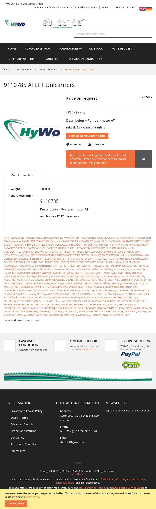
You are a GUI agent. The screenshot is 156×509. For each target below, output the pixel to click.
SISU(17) (136, 301)
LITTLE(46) (101, 279)
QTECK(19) (73, 294)
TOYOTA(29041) (105, 308)
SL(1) (144, 301)
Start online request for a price (87, 135)
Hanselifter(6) (116, 265)
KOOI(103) (123, 276)
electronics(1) (37, 258)
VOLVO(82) (131, 311)
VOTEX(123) (144, 311)
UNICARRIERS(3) (29, 311)
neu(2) (89, 286)
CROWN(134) (42, 251)
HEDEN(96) (10, 269)
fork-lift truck (108, 479)
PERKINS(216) (141, 290)
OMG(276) (100, 290)
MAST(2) (92, 283)
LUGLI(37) (9, 283)
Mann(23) (44, 283)
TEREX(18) (78, 308)
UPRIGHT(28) (46, 311)
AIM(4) (67, 237)
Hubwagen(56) (122, 269)
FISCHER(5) (60, 262)
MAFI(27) (20, 283)
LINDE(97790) (87, 279)
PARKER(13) (126, 290)
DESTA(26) (53, 255)
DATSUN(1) (136, 251)
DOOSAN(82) (141, 255)
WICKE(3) (83, 315)
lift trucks (120, 479)
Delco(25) (30, 255)
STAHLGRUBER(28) (76, 304)
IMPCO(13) (68, 272)
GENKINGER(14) (13, 265)
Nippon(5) (39, 290)
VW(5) (20, 315)
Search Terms (19, 417)
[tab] (22, 175)
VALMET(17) (71, 311)
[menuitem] (69, 48)
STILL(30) (113, 304)
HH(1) (73, 269)
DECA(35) (9, 255)
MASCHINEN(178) (77, 283)
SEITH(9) (74, 301)
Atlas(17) (59, 241)
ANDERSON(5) (143, 237)
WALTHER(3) (70, 315)
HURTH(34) (10, 272)
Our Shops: (78, 474)
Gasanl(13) (122, 262)
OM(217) (89, 290)
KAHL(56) (48, 276)
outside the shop (86, 349)
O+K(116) (78, 290)
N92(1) (81, 286)
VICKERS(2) (108, 311)
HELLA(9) (32, 269)
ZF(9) (127, 315)
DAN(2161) (124, 251)
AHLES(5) (41, 237)
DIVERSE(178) (109, 255)
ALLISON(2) (112, 237)
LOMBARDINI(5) (143, 279)
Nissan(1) (51, 290)
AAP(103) (9, 237)
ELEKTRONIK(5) (53, 258)
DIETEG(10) (86, 255)
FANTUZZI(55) (141, 258)
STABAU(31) (44, 304)
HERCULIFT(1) (45, 269)
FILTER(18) (47, 262)
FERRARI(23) (23, 262)
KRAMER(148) (137, 276)
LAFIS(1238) (37, 279)
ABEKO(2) (19, 237)
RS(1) (7, 297)
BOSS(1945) (94, 244)
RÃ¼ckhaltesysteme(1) (23, 297)
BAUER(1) (9, 244)
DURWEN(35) (11, 258)
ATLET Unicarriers (48, 69)
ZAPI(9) (120, 315)
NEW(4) (111, 286)
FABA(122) (101, 258)
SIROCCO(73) (124, 301)
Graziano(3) (45, 265)
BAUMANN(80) (23, 244)
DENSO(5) (41, 255)
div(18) (97, 255)
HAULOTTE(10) (132, 265)
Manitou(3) (32, 283)
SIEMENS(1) (109, 301)
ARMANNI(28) (32, 241)
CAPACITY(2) (11, 248)
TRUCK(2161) (122, 308)
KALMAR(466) (61, 276)
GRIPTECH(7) (60, 265)
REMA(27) (110, 294)
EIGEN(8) (24, 258)
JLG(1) (130, 272)
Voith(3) (119, 311)
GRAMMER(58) (30, 265)
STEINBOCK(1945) (97, 304)
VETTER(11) (95, 311)
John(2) (138, 272)
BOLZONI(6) (66, 244)
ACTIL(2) (30, 237)
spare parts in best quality (92, 487)
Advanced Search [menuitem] (37, 48)
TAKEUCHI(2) (37, 308)
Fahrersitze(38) (124, 258)
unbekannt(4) (11, 311)
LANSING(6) (61, 279)
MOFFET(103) (43, 286)
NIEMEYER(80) (12, 290)
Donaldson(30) (125, 255)
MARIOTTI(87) (58, 283)
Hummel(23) (138, 269)
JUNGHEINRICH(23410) (29, 276)
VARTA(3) (83, 311)
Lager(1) (49, 279)
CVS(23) (83, 251)
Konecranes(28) (108, 276)
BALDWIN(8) (129, 241)
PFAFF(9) (20, 294)
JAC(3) (114, 272)
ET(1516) (67, 258)
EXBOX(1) (90, 258)
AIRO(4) (76, 237)
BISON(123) (38, 244)
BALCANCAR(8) (112, 241)
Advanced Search (22, 424)
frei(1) (102, 262)
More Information (22, 175)
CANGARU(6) (141, 244)
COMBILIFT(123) (13, 251)
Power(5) (47, 294)
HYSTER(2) (32, 272)
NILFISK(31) (26, 290)
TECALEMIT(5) (64, 308)
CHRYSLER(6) (97, 248)
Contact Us (17, 437)
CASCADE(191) (38, 248)
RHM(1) (132, 294)
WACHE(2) (29, 315)
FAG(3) (111, 258)
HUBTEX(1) (107, 269)
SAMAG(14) (77, 297)
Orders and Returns (23, 431)
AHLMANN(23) (54, 237)
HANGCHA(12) (100, 265)
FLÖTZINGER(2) (75, 262)
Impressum (18, 451)
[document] (78, 499)
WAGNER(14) (56, 315)
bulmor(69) (127, 244)
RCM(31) (99, 294)
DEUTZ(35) (74, 255)
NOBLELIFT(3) (65, 290)
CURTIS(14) (72, 251)
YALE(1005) (95, 315)
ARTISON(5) (46, 241)
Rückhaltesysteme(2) (48, 297)
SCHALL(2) (132, 297)
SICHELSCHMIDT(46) (91, 301)
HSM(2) (96, 269)
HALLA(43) (85, 265)
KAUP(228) (75, 276)
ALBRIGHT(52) (88, 237)
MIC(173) (142, 283)
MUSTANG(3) (70, 286)
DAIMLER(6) (110, 251)
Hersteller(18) (61, 269)
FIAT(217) (35, 262)
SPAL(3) (33, 304)
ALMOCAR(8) (127, 237)
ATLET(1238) (71, 241)
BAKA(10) (99, 241)
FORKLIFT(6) (92, 262)
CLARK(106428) (114, 248)
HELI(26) (21, 269)
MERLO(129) (119, 283)
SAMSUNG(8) (91, 297)
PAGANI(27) (112, 290)
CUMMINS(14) (58, 251)
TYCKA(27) (146, 308)
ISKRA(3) (89, 272)
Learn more (32, 496)
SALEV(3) (65, 297)
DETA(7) (63, 255)
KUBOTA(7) (10, 279)
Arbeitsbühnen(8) (14, 241)
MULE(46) (57, 286)
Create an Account (124, 7)
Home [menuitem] (12, 48)
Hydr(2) (21, 272)
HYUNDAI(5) (45, 272)
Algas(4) (101, 237)
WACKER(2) (42, 315)
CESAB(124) (83, 248)
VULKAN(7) (10, 315)
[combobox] (113, 34)
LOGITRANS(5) (125, 279)
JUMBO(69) (10, 276)
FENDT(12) (10, 262)
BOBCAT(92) (52, 244)
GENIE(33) (134, 262)
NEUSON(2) (100, 286)
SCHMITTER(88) (29, 301)
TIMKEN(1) (90, 308)
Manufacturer (24, 69)
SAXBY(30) (105, 297)
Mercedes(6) (104, 283)
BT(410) (116, 244)
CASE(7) (51, 248)
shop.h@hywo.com (72, 442)
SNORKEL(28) (21, 304)
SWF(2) (25, 308)
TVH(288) (135, 308)
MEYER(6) (131, 283)
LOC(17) (112, 279)
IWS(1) (106, 272)
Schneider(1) (46, 301)
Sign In (105, 7)
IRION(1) (79, 272)
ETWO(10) (78, 258)
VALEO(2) (59, 311)
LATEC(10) (73, 279)
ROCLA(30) (143, 294)
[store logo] (48, 23)
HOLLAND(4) (84, 269)
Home (7, 69)
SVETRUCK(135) (12, 308)
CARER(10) (24, 248)
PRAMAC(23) (60, 294)
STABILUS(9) (58, 304)
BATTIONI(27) (143, 241)
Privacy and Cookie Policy (26, 411)
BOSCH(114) (80, 244)
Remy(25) (121, 294)
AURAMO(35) (85, 241)
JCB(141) (122, 272)
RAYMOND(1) (87, 294)
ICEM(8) (57, 272)
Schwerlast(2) (61, 301)
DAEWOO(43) (95, 251)
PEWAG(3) (9, 294)
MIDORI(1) (10, 286)
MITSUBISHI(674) (25, 286)
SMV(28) (8, 304)
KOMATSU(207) (90, 276)
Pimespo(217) (33, 294)
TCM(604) (50, 308)
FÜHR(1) (110, 262)
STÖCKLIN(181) (127, 304)
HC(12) (145, 265)
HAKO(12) (73, 265)
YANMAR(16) (109, 315)
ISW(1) (98, 272)
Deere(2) (19, 255)
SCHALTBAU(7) (12, 301)
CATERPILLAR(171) (66, 248)
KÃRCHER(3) (23, 279)
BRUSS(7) (106, 244)
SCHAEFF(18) (118, 297)
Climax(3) (128, 248)
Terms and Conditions (25, 444)
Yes (143, 158)
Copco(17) (28, 251)
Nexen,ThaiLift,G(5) (126, 286)
